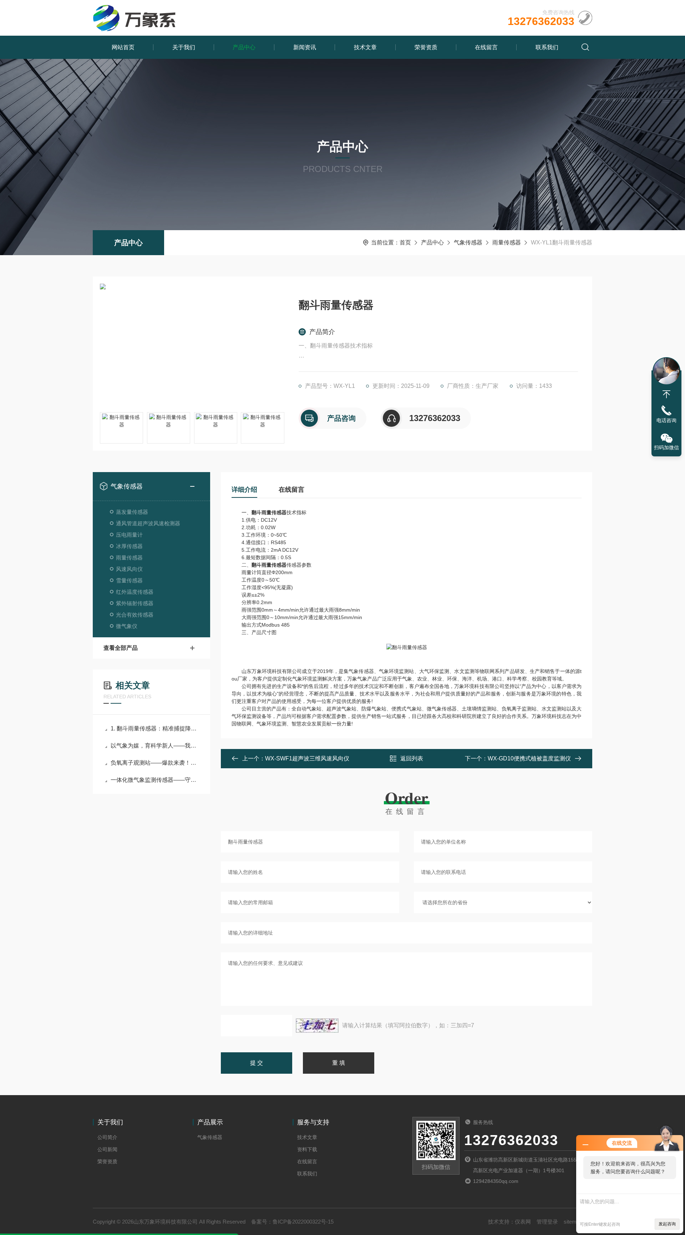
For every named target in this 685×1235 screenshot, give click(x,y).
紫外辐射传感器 (134, 603)
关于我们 (183, 47)
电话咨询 (666, 420)
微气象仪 (126, 626)
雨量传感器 (506, 242)
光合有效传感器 (134, 615)
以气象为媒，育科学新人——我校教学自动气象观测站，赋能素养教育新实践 (155, 746)
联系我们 (547, 47)
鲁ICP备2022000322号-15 (303, 1222)
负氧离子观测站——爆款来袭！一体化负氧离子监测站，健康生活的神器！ (155, 763)
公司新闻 (107, 1149)
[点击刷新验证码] (317, 1025)
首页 (405, 242)
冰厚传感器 (129, 546)
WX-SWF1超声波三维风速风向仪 (307, 758)
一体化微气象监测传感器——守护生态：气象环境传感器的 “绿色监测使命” (155, 780)
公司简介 (107, 1137)
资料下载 (307, 1149)
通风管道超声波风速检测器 (148, 523)
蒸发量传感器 (132, 512)
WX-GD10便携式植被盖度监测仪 (529, 758)
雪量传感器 (129, 580)
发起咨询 (667, 1223)
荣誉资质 (426, 47)
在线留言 (486, 47)
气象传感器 (468, 242)
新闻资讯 (304, 47)
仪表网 (523, 1222)
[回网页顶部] (666, 394)
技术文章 (365, 47)
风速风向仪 (129, 569)
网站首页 (123, 47)
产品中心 (244, 47)
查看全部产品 (120, 648)
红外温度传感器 (134, 592)
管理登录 (547, 1222)
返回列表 (411, 758)
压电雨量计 (129, 535)
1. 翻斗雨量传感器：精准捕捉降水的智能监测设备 (155, 728)
